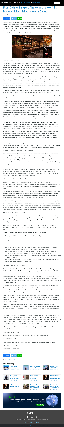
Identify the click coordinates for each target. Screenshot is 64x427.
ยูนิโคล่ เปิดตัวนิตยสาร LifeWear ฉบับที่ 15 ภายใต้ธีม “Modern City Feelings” (35, 378)
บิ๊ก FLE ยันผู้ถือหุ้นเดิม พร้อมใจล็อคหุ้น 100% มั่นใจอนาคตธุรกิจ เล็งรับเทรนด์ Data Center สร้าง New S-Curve (15, 378)
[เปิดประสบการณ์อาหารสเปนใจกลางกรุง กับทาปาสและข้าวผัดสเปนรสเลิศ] (46, 377)
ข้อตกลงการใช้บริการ (36, 2)
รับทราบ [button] (57, 3)
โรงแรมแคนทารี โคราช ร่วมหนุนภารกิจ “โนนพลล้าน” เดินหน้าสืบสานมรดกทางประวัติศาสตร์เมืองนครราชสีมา (35, 387)
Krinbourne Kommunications (10, 360)
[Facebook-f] (27, 417)
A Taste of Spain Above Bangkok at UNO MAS (15, 385)
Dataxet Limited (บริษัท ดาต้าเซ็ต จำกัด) (31, 425)
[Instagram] (37, 417)
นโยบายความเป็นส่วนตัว (25, 2)
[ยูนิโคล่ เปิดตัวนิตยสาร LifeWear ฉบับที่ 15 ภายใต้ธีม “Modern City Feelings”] (26, 377)
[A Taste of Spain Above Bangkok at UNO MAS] (6, 386)
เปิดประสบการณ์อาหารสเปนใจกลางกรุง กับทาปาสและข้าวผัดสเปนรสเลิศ (55, 377)
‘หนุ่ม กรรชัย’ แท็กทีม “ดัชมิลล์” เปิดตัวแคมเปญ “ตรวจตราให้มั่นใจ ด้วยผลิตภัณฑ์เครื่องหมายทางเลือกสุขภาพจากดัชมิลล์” (15, 369)
